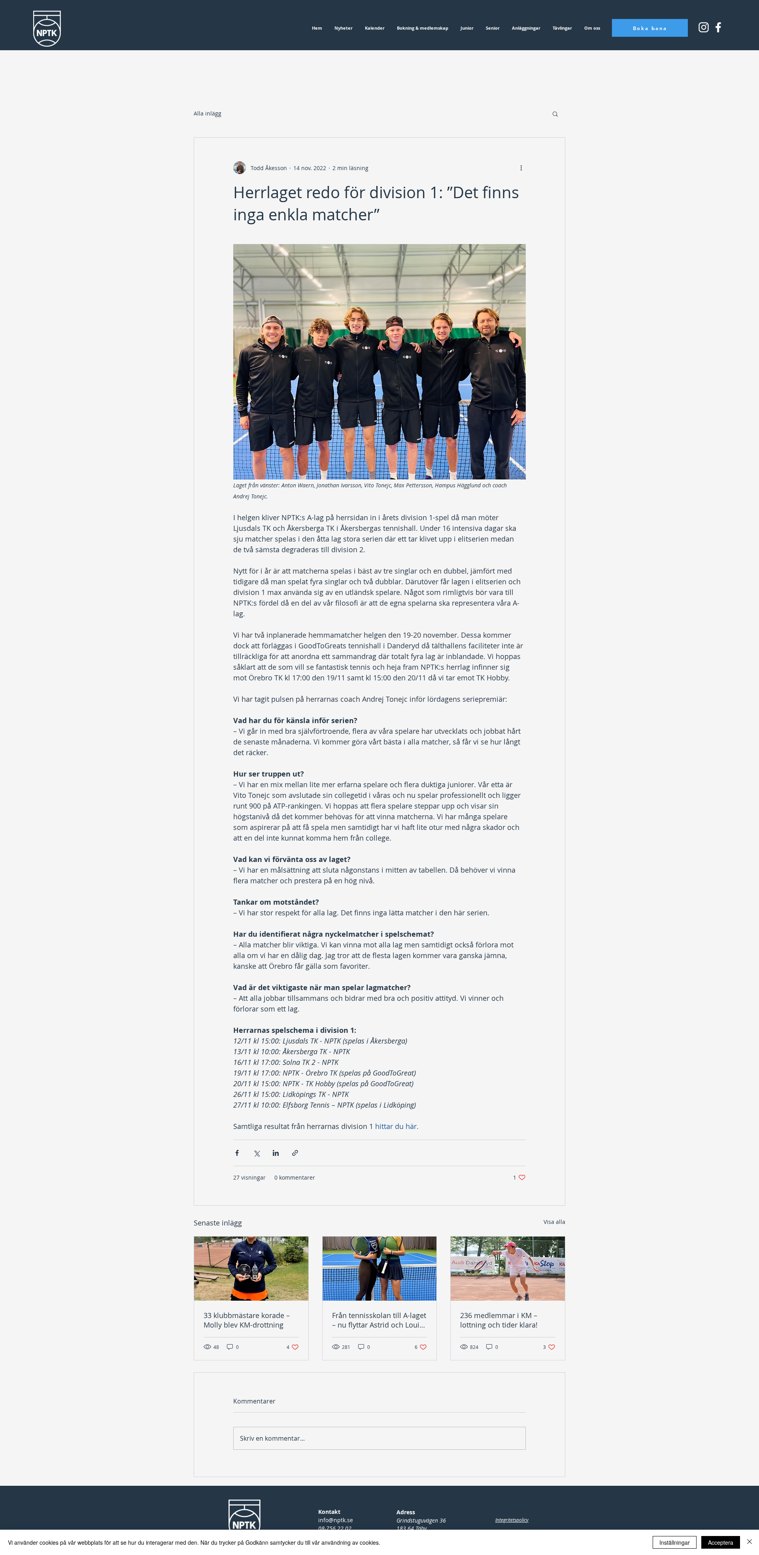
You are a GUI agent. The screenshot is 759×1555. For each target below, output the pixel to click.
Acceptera (720, 1542)
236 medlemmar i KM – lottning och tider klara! (499, 1320)
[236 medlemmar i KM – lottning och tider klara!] (508, 1269)
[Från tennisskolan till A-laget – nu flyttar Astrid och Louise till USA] (380, 1269)
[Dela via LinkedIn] (275, 1153)
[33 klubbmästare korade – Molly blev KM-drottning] (251, 1269)
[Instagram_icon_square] (718, 27)
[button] (555, 113)
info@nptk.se (335, 1520)
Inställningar (674, 1542)
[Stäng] (749, 1542)
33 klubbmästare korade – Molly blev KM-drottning (247, 1320)
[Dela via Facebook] (237, 1153)
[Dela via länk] (295, 1153)
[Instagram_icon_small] (704, 27)
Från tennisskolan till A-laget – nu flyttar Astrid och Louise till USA (379, 1320)
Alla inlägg (207, 113)
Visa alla (554, 1221)
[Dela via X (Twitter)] (256, 1153)
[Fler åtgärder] (521, 167)
